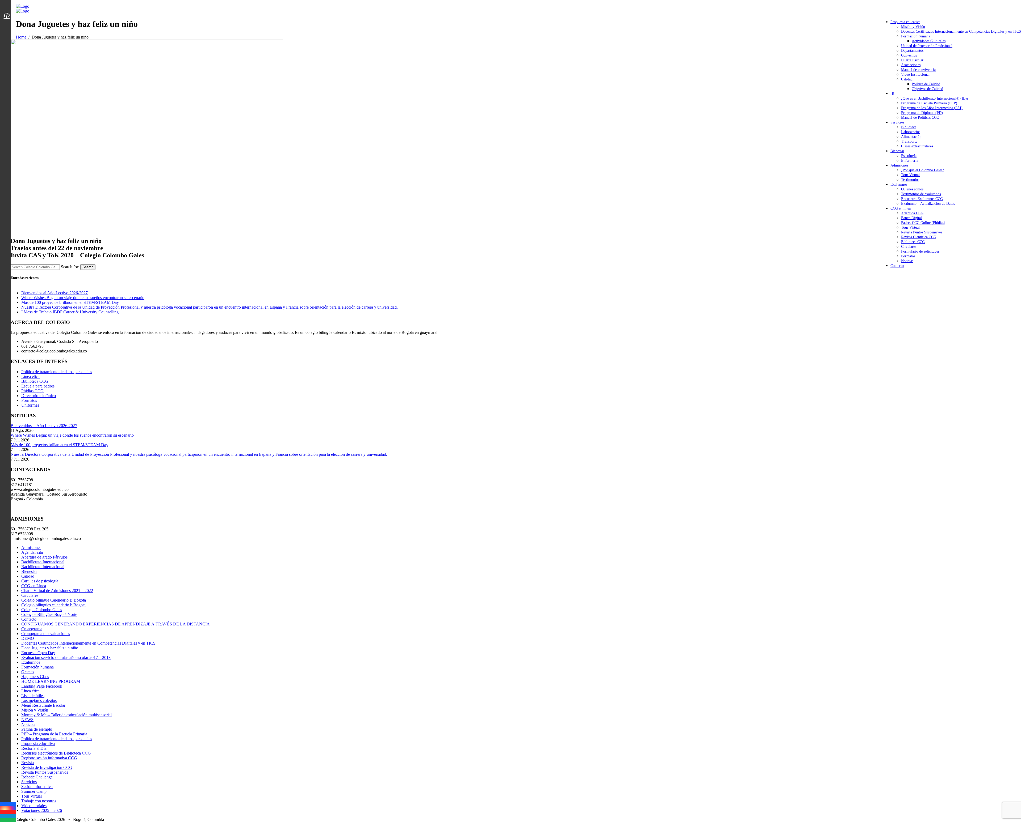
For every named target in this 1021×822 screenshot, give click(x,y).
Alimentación (911, 137)
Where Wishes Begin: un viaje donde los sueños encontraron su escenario (82, 297)
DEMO (27, 638)
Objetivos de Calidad (927, 89)
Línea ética (30, 376)
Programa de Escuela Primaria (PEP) (929, 103)
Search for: (70, 267)
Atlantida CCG (912, 213)
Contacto (897, 266)
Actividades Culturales (928, 41)
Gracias (27, 672)
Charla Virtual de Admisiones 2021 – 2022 (57, 590)
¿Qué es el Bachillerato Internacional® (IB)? (934, 98)
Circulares (908, 247)
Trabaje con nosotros (38, 801)
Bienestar (897, 151)
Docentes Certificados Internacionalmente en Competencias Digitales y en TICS (961, 31)
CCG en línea (900, 208)
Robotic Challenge (37, 777)
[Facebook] (8, 804)
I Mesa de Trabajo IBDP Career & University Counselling (70, 312)
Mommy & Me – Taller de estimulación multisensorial (66, 715)
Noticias (907, 261)
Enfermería (909, 161)
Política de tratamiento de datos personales (56, 371)
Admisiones (899, 165)
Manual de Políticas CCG (920, 118)
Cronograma (31, 629)
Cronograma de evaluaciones (45, 633)
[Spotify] (8, 820)
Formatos (908, 256)
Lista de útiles (32, 695)
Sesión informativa (37, 786)
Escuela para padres (38, 386)
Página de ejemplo (36, 729)
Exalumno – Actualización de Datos (928, 204)
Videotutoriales (34, 805)
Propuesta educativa (905, 22)
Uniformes (30, 405)
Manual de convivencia (918, 70)
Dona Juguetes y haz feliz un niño (49, 648)
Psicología (909, 156)
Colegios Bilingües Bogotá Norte (49, 614)
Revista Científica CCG (918, 237)
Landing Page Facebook (41, 686)
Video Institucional (915, 74)
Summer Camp (34, 791)
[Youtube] (8, 812)
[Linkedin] (8, 816)
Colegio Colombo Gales (41, 609)
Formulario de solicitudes (920, 251)
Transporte (909, 141)
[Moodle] (6, 8)
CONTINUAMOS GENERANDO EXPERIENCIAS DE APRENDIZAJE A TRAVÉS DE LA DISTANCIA (116, 624)
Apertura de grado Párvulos (44, 557)
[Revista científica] (6, 27)
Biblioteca (908, 127)
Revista (27, 762)
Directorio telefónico (38, 395)
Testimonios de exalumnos (921, 194)
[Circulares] (6, 6)
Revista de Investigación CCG (46, 767)
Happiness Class (35, 676)
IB (892, 94)
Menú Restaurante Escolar (43, 705)
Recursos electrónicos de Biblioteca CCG (56, 753)
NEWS (27, 719)
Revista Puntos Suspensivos (921, 232)
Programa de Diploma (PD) (922, 113)
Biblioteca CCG (913, 242)
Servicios (897, 122)
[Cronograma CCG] (6, 3)
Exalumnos (898, 184)
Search (87, 267)
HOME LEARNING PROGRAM (50, 681)
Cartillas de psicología (39, 581)
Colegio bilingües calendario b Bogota (53, 605)
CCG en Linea (33, 586)
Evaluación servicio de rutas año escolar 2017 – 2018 (66, 657)
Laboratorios (910, 132)
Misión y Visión (913, 27)
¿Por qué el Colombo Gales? (922, 170)
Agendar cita (32, 552)
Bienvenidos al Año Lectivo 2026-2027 (54, 293)
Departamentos (912, 51)
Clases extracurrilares (917, 146)
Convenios (909, 55)
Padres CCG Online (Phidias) (923, 223)
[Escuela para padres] (6, 24)
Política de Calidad (926, 84)
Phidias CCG (32, 391)
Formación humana (915, 36)
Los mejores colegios (39, 700)
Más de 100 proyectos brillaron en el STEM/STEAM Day (70, 302)
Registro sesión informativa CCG (49, 758)
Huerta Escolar (912, 60)
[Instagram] (8, 808)
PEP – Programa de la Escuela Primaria (54, 734)
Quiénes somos (912, 189)
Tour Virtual (910, 175)
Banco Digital (911, 218)
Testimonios (910, 180)
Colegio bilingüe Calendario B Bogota (53, 600)
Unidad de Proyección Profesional (926, 46)
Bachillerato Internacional (42, 562)
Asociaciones (910, 65)
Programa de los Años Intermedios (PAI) (932, 108)
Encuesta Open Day (38, 652)
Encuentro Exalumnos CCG (922, 199)
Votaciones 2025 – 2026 (41, 810)
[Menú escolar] (6, 22)
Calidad (907, 79)
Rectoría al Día (34, 748)
